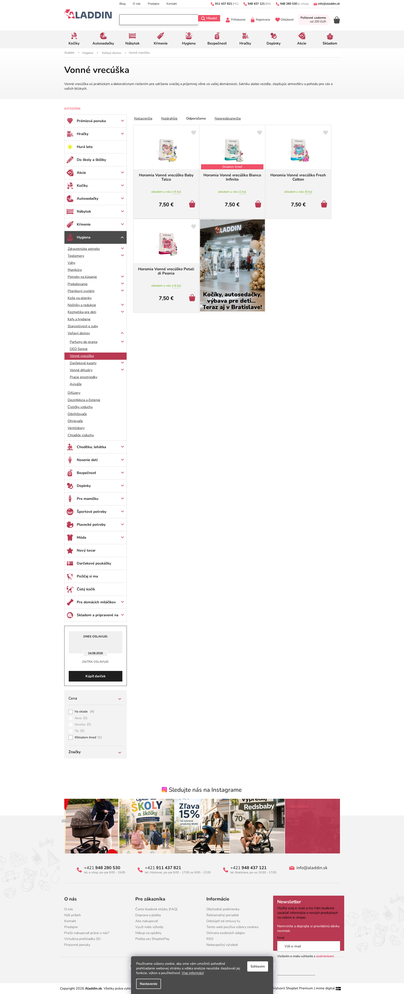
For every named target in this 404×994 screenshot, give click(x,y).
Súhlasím (257, 966)
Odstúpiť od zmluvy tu (223, 921)
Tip (80, 731)
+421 (102, 868)
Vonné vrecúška (82, 356)
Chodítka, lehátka (91, 447)
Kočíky (82, 185)
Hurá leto (85, 146)
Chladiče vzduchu (81, 435)
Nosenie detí (87, 459)
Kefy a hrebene (79, 319)
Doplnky (84, 485)
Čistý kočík (86, 589)
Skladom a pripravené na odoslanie (97, 617)
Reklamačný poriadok (222, 915)
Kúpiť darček (95, 676)
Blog (122, 4)
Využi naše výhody (149, 927)
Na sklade (84, 712)
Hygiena (83, 237)
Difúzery (74, 392)
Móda (81, 537)
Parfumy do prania (83, 342)
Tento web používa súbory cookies (232, 927)
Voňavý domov (79, 333)
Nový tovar (86, 550)
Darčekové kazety (83, 363)
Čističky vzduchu (80, 407)
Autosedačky (87, 198)
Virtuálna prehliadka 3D (82, 939)
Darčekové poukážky (94, 563)
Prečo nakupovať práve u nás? (86, 933)
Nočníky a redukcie (82, 305)
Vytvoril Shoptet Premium (293, 988)
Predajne (153, 4)
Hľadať (211, 18)
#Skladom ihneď (88, 737)
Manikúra (75, 270)
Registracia (263, 20)
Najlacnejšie (143, 118)
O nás (137, 4)
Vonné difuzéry (81, 370)
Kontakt (171, 4)
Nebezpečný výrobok (222, 944)
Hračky (82, 133)
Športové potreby (91, 511)
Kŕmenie (84, 224)
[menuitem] (74, 39)
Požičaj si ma (87, 576)
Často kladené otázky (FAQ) (156, 909)
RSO (209, 939)
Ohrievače (75, 421)
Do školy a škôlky (91, 159)
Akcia (81, 718)
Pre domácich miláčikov (96, 602)
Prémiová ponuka (91, 120)
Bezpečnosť (86, 472)
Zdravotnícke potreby (84, 249)
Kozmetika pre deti (82, 312)
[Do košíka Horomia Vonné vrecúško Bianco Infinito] (258, 205)
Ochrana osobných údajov (225, 933)
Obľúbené (287, 20)
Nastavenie (148, 983)
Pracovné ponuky (77, 944)
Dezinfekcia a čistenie (84, 400)
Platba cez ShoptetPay (152, 939)
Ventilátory (76, 428)
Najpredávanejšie (228, 118)
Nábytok (84, 211)
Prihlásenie (238, 20)
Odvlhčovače (77, 414)
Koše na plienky (80, 298)
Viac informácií (193, 973)
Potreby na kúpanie (82, 277)
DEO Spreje (79, 349)
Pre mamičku (87, 498)
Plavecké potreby (91, 524)
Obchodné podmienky (222, 909)
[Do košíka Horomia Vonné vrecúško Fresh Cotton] (324, 205)
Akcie (81, 172)
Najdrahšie (169, 118)
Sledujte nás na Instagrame (205, 790)
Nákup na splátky (148, 933)
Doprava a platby (148, 915)
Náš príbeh (72, 915)
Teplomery (76, 256)
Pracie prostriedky (83, 377)
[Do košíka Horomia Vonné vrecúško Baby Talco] (192, 205)
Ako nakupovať (146, 921)
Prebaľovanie (78, 284)
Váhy (71, 263)
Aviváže (76, 384)
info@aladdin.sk (311, 868)
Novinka (83, 724)
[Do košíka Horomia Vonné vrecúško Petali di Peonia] (192, 298)
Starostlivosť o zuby (83, 326)
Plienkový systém (81, 291)
